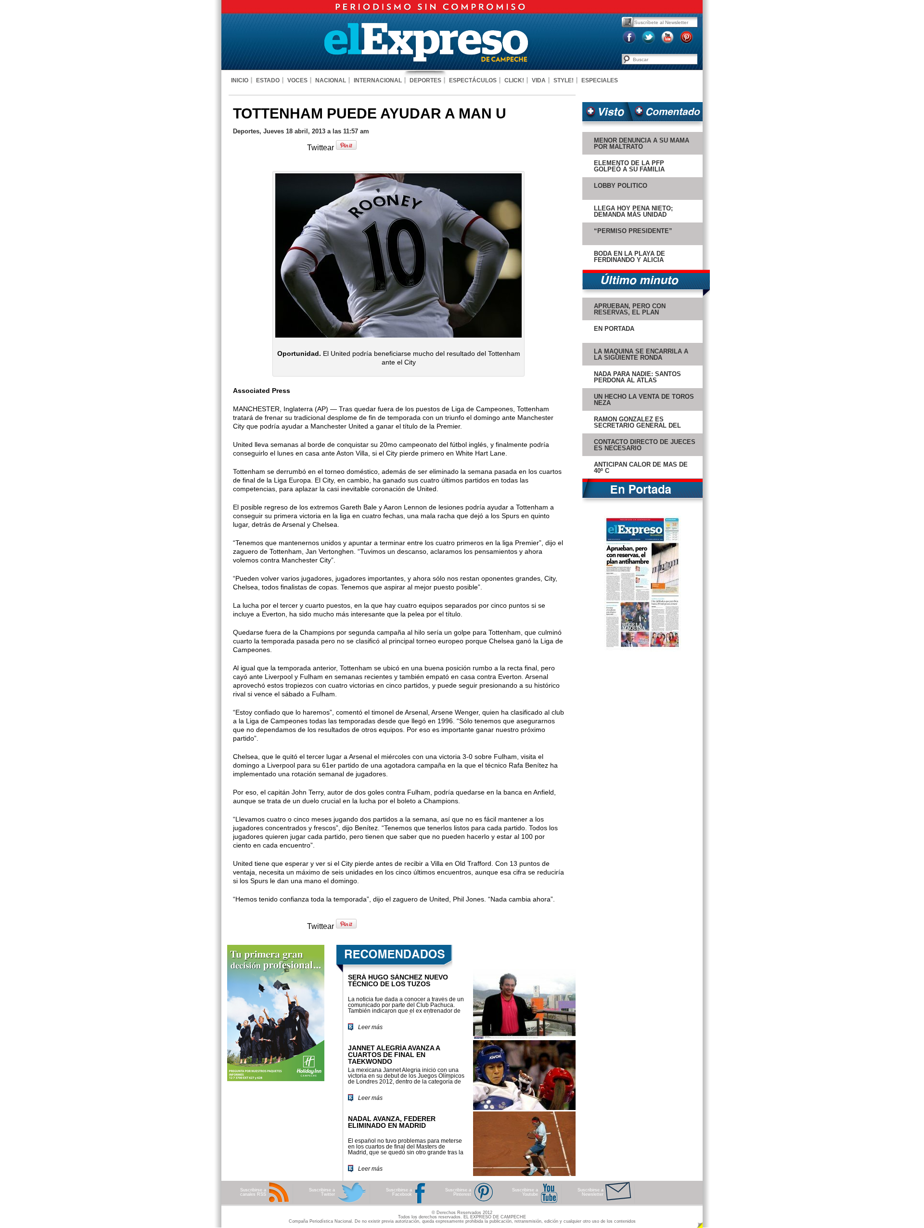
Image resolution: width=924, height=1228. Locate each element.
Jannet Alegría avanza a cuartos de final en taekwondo (394, 1054)
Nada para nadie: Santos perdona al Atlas (637, 377)
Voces (297, 80)
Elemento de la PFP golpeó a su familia (629, 166)
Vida (539, 80)
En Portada (614, 328)
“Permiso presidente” (633, 231)
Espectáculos (473, 80)
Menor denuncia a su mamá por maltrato (641, 143)
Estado (268, 80)
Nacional (330, 80)
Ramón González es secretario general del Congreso (637, 425)
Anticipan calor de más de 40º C (641, 467)
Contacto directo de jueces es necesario (644, 445)
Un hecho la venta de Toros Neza (644, 399)
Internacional (378, 80)
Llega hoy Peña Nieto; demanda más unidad (633, 211)
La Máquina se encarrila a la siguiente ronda (641, 354)
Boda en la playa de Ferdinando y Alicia (629, 256)
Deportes (425, 80)
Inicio (239, 80)
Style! (563, 80)
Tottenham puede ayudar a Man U (369, 113)
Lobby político (620, 185)
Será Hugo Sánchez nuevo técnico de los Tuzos (398, 980)
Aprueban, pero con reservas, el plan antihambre (630, 312)
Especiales (599, 80)
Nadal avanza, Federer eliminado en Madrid (392, 1122)
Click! (514, 80)
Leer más (370, 1027)
